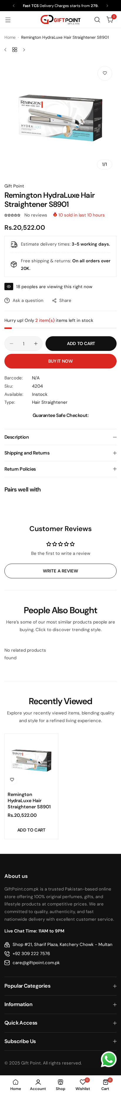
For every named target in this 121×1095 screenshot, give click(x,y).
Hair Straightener (50, 402)
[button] (13, 5)
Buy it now (60, 361)
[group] (60, 118)
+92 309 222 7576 (31, 954)
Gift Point (14, 186)
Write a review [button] (60, 571)
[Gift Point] (60, 20)
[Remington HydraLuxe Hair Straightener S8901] (31, 760)
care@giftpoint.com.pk (36, 963)
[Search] (97, 19)
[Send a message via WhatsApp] (109, 1059)
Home (10, 37)
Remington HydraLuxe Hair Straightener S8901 (29, 800)
